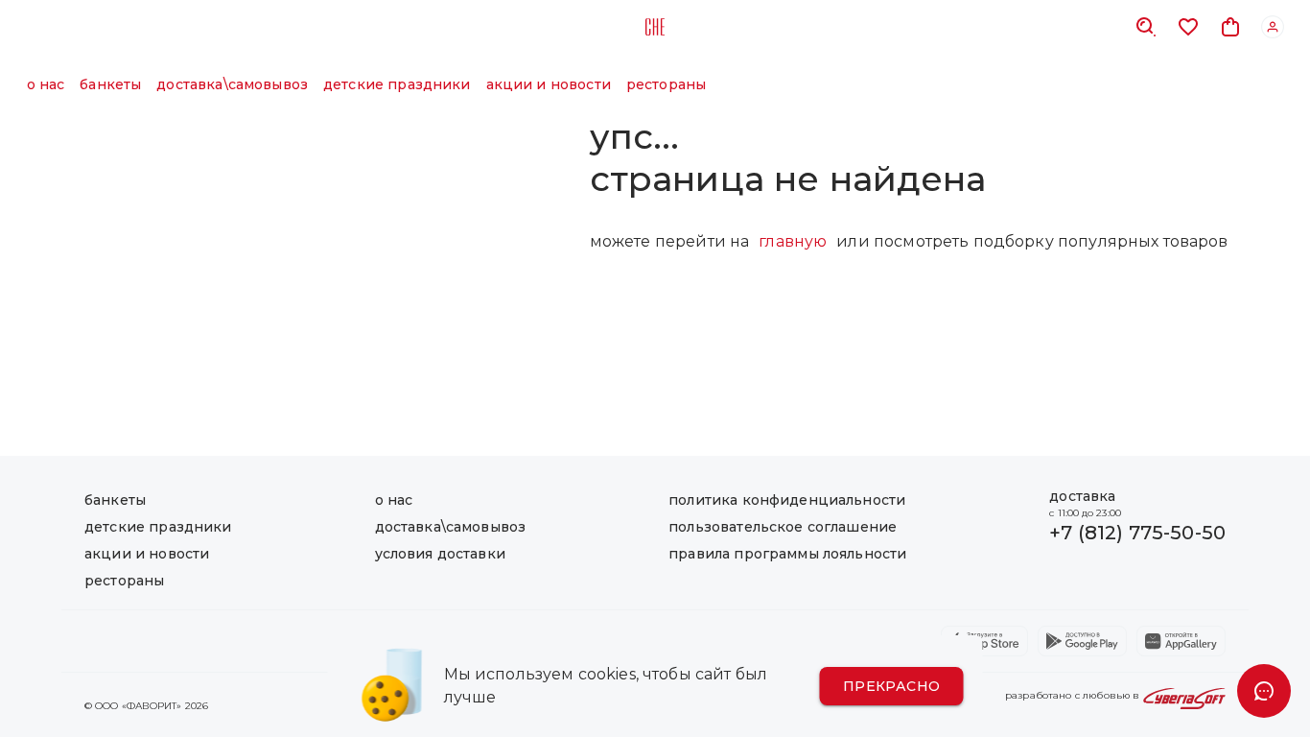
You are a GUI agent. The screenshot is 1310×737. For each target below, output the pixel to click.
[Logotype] (655, 26)
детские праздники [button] (397, 84)
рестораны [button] (666, 84)
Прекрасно (892, 686)
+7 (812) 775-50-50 (1137, 532)
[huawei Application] (1181, 641)
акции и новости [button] (548, 84)
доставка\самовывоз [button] (232, 84)
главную (793, 241)
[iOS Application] (984, 641)
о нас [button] (46, 84)
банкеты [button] (110, 84)
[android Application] (1082, 641)
